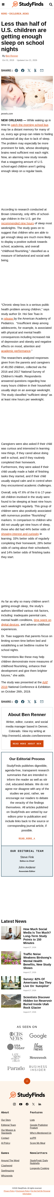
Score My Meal (37, 1143)
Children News (19, 13)
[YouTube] (21, 1104)
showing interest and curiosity (20, 533)
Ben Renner (12, 56)
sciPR (33, 1138)
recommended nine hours (17, 223)
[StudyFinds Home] (27, 4)
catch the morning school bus (29, 124)
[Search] (51, 4)
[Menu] (3, 4)
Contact (5, 1138)
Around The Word (10, 1160)
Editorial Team (8, 1125)
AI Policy (5, 1143)
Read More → (27, 838)
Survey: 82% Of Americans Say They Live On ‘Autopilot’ (37, 982)
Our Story (6, 1120)
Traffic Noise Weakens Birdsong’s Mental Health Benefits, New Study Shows (37, 961)
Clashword (6, 1165)
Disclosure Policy (23, 1191)
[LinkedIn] (40, 1104)
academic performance (16, 350)
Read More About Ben (27, 743)
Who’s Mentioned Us (40, 1133)
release (9, 318)
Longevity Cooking (39, 1168)
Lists (32, 1120)
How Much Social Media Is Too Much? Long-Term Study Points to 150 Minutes (37, 936)
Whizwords (7, 1175)
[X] (33, 1104)
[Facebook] (27, 1104)
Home (4, 13)
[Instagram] (14, 1104)
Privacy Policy (9, 1191)
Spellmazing (7, 1170)
